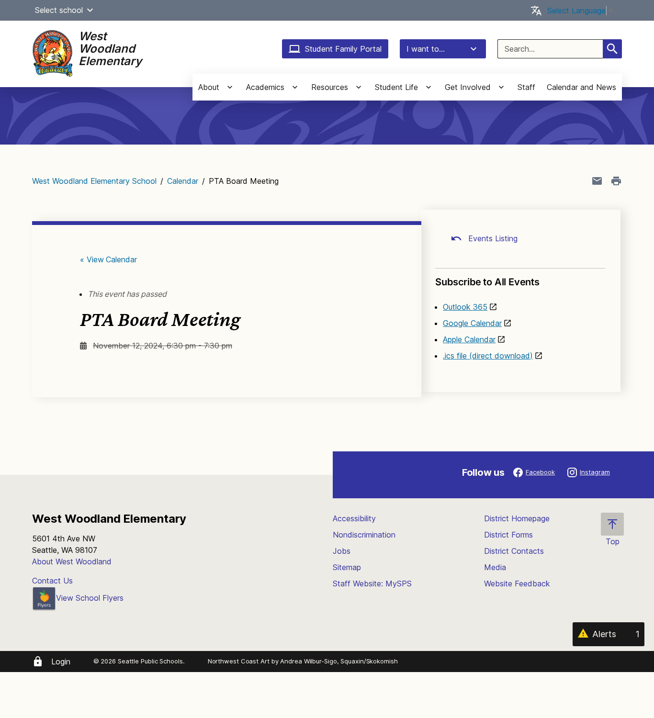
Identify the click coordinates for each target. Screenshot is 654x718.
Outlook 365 (465, 307)
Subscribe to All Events (487, 282)
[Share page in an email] (597, 181)
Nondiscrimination (364, 534)
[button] (90, 10)
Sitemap (347, 567)
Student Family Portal (343, 49)
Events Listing (492, 238)
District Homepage (517, 518)
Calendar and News (581, 87)
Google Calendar (472, 323)
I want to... (425, 49)
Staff (526, 87)
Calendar (182, 181)
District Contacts (514, 551)
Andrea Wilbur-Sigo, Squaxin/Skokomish (338, 661)
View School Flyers (90, 598)
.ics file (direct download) (488, 355)
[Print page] (616, 181)
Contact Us (52, 580)
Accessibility (354, 518)
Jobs (341, 551)
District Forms (508, 534)
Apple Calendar (469, 339)
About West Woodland (72, 561)
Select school (59, 10)
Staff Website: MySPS (372, 583)
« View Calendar (108, 259)
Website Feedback (517, 583)
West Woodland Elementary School (94, 181)
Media (495, 567)
